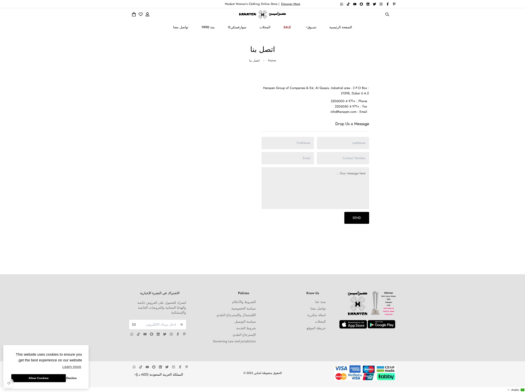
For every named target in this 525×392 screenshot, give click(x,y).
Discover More (290, 4)
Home (272, 60)
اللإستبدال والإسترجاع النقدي (236, 315)
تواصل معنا (180, 27)
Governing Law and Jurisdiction (234, 341)
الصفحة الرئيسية (340, 27)
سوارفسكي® (237, 27)
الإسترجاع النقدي (244, 334)
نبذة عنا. (320, 301)
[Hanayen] (262, 14)
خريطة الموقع (316, 328)
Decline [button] (71, 378)
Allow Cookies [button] (39, 378)
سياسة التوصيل (245, 321)
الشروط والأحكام (244, 301)
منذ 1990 (208, 27)
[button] (516, 390)
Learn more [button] (71, 367)
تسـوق (311, 27)
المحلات (264, 27)
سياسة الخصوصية (243, 308)
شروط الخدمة (246, 328)
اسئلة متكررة (316, 315)
